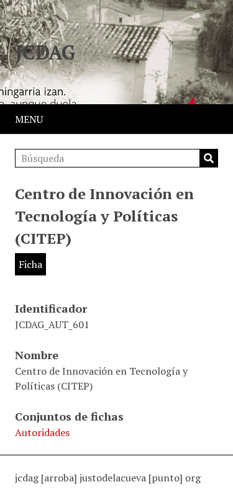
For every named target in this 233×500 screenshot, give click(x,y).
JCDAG (45, 52)
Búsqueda (208, 158)
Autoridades (42, 432)
